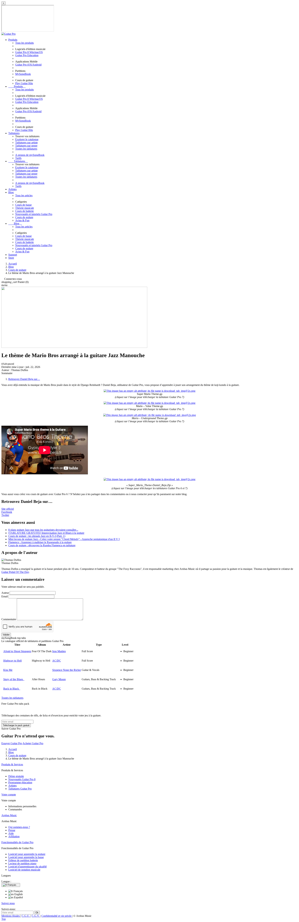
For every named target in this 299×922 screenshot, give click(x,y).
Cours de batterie (24, 211)
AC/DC (56, 660)
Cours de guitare (24, 217)
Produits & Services (12, 764)
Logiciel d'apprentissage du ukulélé (27, 866)
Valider (6, 634)
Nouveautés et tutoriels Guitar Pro (33, 214)
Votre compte (8, 794)
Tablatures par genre (26, 145)
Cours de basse (23, 204)
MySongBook (23, 74)
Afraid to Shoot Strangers (17, 651)
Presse (11, 830)
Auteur (5, 592)
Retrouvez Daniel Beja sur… (24, 379)
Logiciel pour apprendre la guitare (26, 854)
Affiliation (14, 836)
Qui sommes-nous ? (19, 827)
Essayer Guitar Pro (11, 743)
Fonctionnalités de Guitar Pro (17, 842)
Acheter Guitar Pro (32, 743)
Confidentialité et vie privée (56, 915)
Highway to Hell (12, 660)
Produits (12, 39)
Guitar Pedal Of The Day (15, 572)
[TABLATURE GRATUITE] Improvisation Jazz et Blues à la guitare (46, 532)
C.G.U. (26, 915)
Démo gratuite (16, 776)
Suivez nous (8, 903)
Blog (11, 192)
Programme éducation (20, 782)
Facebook (6, 511)
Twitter (5, 515)
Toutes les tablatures (26, 148)
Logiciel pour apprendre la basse (26, 857)
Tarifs (18, 158)
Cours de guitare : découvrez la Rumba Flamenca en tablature (41, 545)
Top (3, 919)
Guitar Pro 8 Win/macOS (29, 52)
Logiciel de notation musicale (24, 869)
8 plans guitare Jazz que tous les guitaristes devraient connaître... (43, 529)
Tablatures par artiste (26, 142)
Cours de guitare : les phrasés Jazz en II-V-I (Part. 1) (36, 536)
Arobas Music (9, 815)
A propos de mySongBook (29, 154)
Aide (11, 833)
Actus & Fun (22, 220)
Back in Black (11, 688)
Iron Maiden (59, 651)
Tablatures (14, 133)
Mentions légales (10, 915)
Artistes (12, 189)
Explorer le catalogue (26, 139)
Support (12, 254)
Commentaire (8, 619)
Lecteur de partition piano (22, 863)
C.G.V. (36, 915)
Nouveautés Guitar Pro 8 (21, 779)
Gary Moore (59, 679)
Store (11, 257)
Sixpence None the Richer (66, 669)
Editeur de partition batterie (23, 860)
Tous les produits (24, 42)
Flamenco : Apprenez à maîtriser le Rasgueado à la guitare (40, 542)
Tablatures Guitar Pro (20, 788)
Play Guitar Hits (24, 83)
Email (4, 596)
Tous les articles (24, 195)
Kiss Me (7, 669)
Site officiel (7, 508)
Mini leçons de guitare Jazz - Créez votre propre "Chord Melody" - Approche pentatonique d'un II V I (64, 539)
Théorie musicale (24, 207)
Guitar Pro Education (26, 55)
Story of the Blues (13, 679)
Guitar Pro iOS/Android (28, 64)
